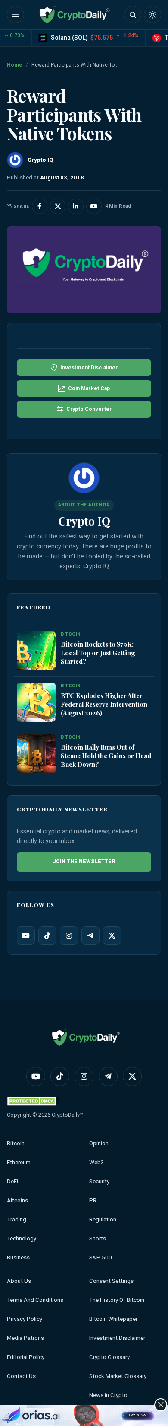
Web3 (96, 1162)
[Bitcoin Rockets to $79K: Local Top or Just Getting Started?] (36, 651)
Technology (21, 1238)
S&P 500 (100, 1257)
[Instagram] (69, 935)
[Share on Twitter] (57, 206)
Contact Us (21, 1376)
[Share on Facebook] (39, 206)
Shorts (97, 1238)
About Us (19, 1281)
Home (14, 65)
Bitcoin (16, 1143)
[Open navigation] (15, 14)
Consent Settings (111, 1281)
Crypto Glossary (109, 1357)
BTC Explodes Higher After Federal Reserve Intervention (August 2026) (104, 704)
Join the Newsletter (84, 862)
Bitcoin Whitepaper (113, 1319)
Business (18, 1257)
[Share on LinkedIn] (76, 206)
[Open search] (132, 14)
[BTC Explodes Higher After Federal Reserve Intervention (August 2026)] (36, 702)
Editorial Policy (25, 1357)
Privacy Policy (24, 1319)
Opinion (99, 1143)
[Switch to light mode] (152, 14)
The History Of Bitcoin (116, 1300)
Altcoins (17, 1200)
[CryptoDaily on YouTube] (94, 206)
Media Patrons (25, 1338)
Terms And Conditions (35, 1300)
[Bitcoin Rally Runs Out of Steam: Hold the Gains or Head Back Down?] (36, 754)
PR (92, 1200)
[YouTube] (26, 935)
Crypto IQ (84, 521)
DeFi (12, 1181)
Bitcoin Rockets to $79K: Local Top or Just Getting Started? (98, 653)
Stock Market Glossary (117, 1376)
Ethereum (19, 1162)
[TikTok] (47, 935)
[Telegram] (90, 935)
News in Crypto (108, 1395)
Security (99, 1181)
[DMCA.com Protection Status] (33, 1101)
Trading (16, 1219)
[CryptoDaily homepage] (74, 15)
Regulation (102, 1219)
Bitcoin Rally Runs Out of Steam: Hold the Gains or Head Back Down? (106, 756)
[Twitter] (112, 935)
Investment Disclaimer (117, 1338)
